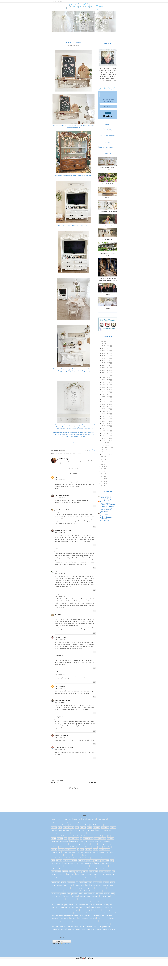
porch (53, 910)
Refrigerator (54, 849)
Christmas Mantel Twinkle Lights (93, 822)
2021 (102, 464)
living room (54, 899)
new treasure (109, 901)
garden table (110, 888)
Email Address (108, 102)
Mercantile (65, 844)
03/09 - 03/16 (106, 428)
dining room (104, 879)
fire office (71, 885)
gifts (80, 890)
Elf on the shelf (62, 830)
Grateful (105, 833)
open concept (82, 904)
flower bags (92, 885)
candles (62, 868)
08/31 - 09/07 (106, 385)
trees (83, 921)
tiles (64, 921)
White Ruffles (96, 860)
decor (99, 879)
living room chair (61, 899)
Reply (94, 491)
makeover (81, 899)
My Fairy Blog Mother (89, 958)
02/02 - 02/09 (106, 435)
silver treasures (59, 915)
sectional (76, 912)
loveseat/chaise (69, 899)
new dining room (91, 901)
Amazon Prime (60, 819)
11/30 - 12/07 (106, 355)
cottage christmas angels (77, 877)
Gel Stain (88, 833)
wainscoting (82, 926)
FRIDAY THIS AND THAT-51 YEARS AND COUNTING (107, 504)
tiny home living (70, 921)
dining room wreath (55, 882)
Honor (105, 835)
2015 (102, 478)
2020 (102, 466)
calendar (110, 866)
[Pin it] (95, 450)
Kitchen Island (110, 838)
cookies (72, 874)
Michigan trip (87, 844)
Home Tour (100, 835)
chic (89, 868)
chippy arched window (56, 871)
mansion (86, 899)
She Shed (65, 852)
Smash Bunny (102, 852)
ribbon (104, 910)
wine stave (99, 929)
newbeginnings (60, 904)
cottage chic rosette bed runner (109, 874)
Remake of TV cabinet (76, 453)
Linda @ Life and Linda (62, 700)
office (66, 904)
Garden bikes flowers (81, 833)
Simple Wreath (88, 852)
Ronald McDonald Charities (70, 849)
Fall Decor (92, 830)
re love (99, 910)
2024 (102, 457)
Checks (99, 819)
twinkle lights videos (93, 921)
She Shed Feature (72, 852)
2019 (102, 469)
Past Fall (100, 846)
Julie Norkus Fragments (87, 838)
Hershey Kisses (76, 835)
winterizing (60, 932)
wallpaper (95, 926)
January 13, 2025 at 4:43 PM (60, 551)
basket (73, 866)
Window (102, 860)
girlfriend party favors (87, 890)
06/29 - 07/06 (106, 402)
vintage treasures (62, 926)
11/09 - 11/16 (106, 363)
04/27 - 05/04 (106, 416)
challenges (74, 868)
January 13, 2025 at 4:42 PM (60, 532)
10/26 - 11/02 (106, 365)
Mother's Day (94, 844)
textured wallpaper (110, 918)
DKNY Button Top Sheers (68, 827)
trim (87, 921)
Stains (99, 855)
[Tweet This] (90, 450)
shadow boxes (98, 912)
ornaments (106, 904)
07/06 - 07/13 (106, 399)
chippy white (85, 871)
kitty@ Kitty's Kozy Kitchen (64, 747)
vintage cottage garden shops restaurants (82, 923)
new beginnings (83, 901)
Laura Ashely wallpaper (74, 841)
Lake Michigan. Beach (64, 841)
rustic (53, 912)
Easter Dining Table (105, 827)
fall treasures (106, 882)
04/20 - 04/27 (106, 419)
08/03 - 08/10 (106, 394)
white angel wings (106, 926)
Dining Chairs (83, 827)
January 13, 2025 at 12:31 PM (60, 497)
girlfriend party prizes (98, 890)
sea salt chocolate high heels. (67, 912)
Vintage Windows (66, 860)
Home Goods (84, 835)
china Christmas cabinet (101, 868)
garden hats (90, 888)
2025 (102, 343)
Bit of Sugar (75, 819)
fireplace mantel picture (79, 885)
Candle (89, 819)
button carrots (104, 866)
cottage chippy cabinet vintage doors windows (61, 877)
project (82, 910)
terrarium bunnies (101, 918)
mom (53, 901)
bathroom (79, 866)
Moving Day (110, 844)
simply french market (68, 915)
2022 (102, 462)
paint (111, 904)
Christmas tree (65, 824)
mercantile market (105, 899)
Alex (56, 549)
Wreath (65, 863)
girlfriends (106, 890)
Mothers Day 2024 (102, 844)
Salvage (82, 849)
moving (63, 901)
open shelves (89, 904)
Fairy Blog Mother (82, 830)
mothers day (57, 901)
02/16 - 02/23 (106, 433)
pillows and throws (99, 907)
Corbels (81, 824)
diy (77, 882)
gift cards (66, 890)
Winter (111, 860)
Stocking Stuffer (106, 855)
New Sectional (80, 846)
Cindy (56, 672)
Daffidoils (77, 827)
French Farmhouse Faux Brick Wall (108, 211)
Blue (80, 819)
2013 (102, 483)
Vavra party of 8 (111, 857)
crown (74, 879)
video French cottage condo (57, 923)
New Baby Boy (73, 846)
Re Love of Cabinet (107, 452)
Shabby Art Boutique (107, 506)
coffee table (54, 874)
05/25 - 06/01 (106, 411)
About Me (106, 83)
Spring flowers (86, 855)
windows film (89, 929)
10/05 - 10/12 (106, 372)
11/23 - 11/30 (106, 358)
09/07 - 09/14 (106, 382)
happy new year (99, 893)
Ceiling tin (94, 819)
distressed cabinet (71, 882)
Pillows (105, 846)
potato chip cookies (66, 910)
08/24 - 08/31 (106, 387)
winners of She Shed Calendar (109, 929)
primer (77, 910)
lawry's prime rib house (105, 896)
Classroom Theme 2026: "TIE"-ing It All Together (107, 498)
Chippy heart (67, 822)
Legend (82, 841)
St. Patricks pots (93, 855)
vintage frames (96, 923)
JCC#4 (65, 838)
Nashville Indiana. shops (64, 846)
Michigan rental (80, 844)
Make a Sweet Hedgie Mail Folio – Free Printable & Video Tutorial (107, 509)
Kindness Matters (102, 838)
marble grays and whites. (95, 899)
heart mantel (106, 893)
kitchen (53, 896)
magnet (75, 899)
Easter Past (113, 827)
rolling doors (109, 910)
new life (98, 901)
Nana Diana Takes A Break (107, 501)
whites (83, 929)
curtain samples (80, 879)
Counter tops (54, 827)
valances (101, 921)
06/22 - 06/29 (106, 404)
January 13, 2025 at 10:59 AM (60, 479)
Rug (78, 849)
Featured (97, 830)
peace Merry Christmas (84, 907)
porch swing (58, 910)
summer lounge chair (64, 918)
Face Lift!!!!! (107, 197)
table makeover (85, 918)
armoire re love (109, 863)
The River (103, 513)
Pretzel (109, 846)
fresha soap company (75, 888)
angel (82, 863)
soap (103, 915)
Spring (111, 852)
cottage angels (89, 874)
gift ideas (76, 890)
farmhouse (112, 882)
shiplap (53, 915)
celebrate (68, 868)
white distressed (71, 929)
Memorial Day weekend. (56, 844)
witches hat (73, 932)
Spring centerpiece (77, 855)
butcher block (97, 866)
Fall (88, 830)
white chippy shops (62, 929)
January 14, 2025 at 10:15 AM (60, 688)
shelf (115, 912)
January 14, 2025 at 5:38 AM (60, 616)
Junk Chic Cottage (86, 957)
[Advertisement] (73, 800)
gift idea (71, 890)
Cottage (86, 824)
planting (112, 907)
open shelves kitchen (97, 904)
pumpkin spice (88, 910)
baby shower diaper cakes (57, 866)
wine (94, 929)
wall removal (89, 926)
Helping (70, 835)
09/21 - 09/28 (106, 377)
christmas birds (108, 871)
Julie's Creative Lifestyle (63, 510)
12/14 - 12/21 (106, 351)
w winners (76, 926)
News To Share (108, 225)
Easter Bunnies (97, 827)
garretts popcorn (55, 890)
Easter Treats (54, 830)
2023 (102, 459)
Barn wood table (68, 819)
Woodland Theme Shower (57, 863)
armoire (103, 863)
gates (61, 890)
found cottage (110, 885)
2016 (102, 476)
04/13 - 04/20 (106, 421)
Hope (109, 835)
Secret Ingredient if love (56, 852)
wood (79, 932)
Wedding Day (89, 860)
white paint (78, 929)
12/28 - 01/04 (106, 346)
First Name (107, 107)
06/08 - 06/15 (106, 409)
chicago (92, 868)
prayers (73, 910)
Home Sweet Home (92, 835)
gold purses (63, 893)
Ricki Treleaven (60, 686)
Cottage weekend (107, 824)
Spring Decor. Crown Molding (57, 855)
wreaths (83, 932)
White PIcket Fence (108, 183)
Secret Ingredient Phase (104, 849)
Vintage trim (74, 860)
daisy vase (94, 879)
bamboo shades (67, 866)
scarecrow (58, 912)
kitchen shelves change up (85, 896)
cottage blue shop (97, 874)
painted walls (71, 907)
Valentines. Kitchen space (101, 857)
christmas (101, 871)
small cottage (87, 915)
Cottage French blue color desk (96, 824)
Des (56, 477)
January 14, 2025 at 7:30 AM (60, 657)
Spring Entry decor (68, 855)
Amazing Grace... (104, 520)
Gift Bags (94, 833)
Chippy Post (104, 819)
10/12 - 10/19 (106, 370)
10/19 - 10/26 (106, 368)
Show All (115, 522)
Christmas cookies (105, 822)
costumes (82, 874)
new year (53, 904)
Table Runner (61, 857)
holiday (112, 893)
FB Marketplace (74, 830)
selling (81, 912)
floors (87, 885)
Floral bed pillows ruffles (106, 830)
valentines (106, 921)
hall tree (80, 893)
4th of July (54, 819)
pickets (92, 907)
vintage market (55, 926)
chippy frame (78, 871)
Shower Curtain (80, 852)
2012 (102, 486)
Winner (107, 860)
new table (103, 901)
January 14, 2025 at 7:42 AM (60, 674)
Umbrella (92, 857)
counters (69, 879)
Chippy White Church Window (57, 822)
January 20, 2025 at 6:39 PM (60, 749)
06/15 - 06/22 (106, 406)
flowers (104, 885)
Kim (56, 571)
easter (90, 882)
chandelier (80, 868)
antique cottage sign (89, 863)
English (67, 830)
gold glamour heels (55, 893)
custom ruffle (87, 879)
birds (92, 866)
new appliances (75, 901)
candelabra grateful (56, 868)
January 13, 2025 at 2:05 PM (60, 512)
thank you (54, 921)
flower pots (98, 885)
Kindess (95, 838)
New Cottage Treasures (62, 453)
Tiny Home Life (83, 857)
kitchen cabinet (59, 896)
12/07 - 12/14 (106, 353)
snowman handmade (96, 915)
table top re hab (93, 918)
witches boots (67, 932)
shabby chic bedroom (88, 912)
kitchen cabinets (67, 896)
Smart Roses (95, 852)
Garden (73, 833)
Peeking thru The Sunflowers (106, 518)
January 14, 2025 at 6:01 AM (60, 639)
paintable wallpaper (56, 907)
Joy (80, 838)
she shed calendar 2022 (107, 912)
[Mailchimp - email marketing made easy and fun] (107, 117)
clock (114, 871)
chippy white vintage (93, 871)
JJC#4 (69, 838)
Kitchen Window (55, 841)
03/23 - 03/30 (106, 426)
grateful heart (74, 893)
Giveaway (100, 833)
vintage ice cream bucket (105, 923)
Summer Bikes (54, 857)
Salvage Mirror (88, 849)
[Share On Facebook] (92, 450)
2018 (102, 471)
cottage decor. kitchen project (89, 877)
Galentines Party (66, 833)
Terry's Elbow (68, 857)
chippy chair (71, 871)
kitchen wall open (95, 896)
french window (55, 888)
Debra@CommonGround (63, 530)
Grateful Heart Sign (55, 835)
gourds (68, 893)
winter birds (54, 932)
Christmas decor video (56, 824)
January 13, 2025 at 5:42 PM (60, 596)
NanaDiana (58, 614)
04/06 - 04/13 (106, 423)
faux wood (65, 885)
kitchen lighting (75, 896)
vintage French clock (68, 923)
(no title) (107, 294)
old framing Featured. (73, 904)
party (77, 907)
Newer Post (55, 782)
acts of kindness (71, 863)
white (100, 926)
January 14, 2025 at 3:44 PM (60, 719)
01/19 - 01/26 (106, 438)
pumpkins (95, 910)
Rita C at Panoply (60, 637)
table (79, 918)
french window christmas (64, 888)
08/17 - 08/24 (106, 389)
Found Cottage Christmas (57, 833)
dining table (63, 882)
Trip (88, 857)
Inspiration (54, 838)
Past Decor (95, 846)
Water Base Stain (81, 860)
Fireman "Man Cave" (107, 239)
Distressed (90, 827)
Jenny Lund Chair (75, 838)
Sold (107, 852)
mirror (111, 899)
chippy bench (65, 871)
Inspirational (60, 838)
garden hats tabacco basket (100, 888)
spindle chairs (109, 915)
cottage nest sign (55, 879)
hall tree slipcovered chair (89, 893)
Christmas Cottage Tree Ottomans (78, 822)
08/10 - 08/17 (106, 392)
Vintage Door (59, 860)
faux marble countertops (57, 885)
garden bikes (84, 888)
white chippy (54, 929)
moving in (68, 901)
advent (78, 863)
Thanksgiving (75, 857)
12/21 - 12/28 (106, 348)
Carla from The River (62, 495)
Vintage (53, 860)
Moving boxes (54, 846)
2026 (102, 341)
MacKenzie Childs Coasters (105, 841)
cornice (77, 874)
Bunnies (84, 819)
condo (68, 874)
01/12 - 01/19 (106, 440)
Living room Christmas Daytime (92, 841)
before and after (85, 866)
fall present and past (97, 882)
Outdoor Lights (88, 846)
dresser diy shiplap (83, 882)
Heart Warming (64, 835)
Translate (66, 943)
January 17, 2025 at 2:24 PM (60, 737)
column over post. (61, 874)
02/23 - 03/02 (106, 431)
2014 (102, 481)
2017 (102, 474)
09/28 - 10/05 (106, 375)
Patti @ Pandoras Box (62, 735)
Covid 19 (60, 827)
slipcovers (76, 915)
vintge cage (70, 926)
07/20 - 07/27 (106, 397)
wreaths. (88, 932)
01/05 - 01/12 (106, 454)
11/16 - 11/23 (106, 360)
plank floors (107, 907)
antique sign (97, 863)
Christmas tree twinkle (74, 824)
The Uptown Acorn (106, 496)
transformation (77, 921)
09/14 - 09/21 (106, 380)
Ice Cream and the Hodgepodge (105, 515)
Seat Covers (95, 849)
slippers (81, 915)
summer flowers (55, 918)
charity (85, 868)
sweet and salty (73, 918)
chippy (108, 868)
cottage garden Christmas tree (103, 877)
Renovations (60, 849)
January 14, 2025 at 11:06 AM (60, 702)
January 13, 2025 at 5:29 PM (60, 573)
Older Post (92, 782)
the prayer (59, 921)
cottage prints (63, 879)
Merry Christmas (72, 844)
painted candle (64, 907)
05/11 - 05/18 (106, 414)
